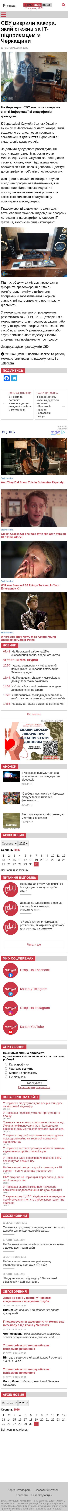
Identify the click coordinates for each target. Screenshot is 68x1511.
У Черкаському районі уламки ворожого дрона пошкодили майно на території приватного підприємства (33, 1138)
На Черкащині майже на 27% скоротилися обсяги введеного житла (35, 653)
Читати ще (34, 944)
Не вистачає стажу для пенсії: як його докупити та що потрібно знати (41, 887)
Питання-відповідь (19, 877)
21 (47, 860)
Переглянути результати (34, 1087)
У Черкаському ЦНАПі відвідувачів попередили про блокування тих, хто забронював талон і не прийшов (34, 1199)
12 (63, 855)
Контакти (22, 1495)
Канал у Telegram (33, 989)
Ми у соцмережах (18, 958)
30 (30, 864)
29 (25, 864)
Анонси (9, 766)
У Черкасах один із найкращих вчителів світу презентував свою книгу (32, 1159)
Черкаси (10, 5)
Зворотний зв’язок (46, 1490)
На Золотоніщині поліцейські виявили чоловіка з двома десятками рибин (33, 1246)
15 (14, 860)
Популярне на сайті (20, 1097)
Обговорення (15, 1291)
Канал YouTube (32, 1027)
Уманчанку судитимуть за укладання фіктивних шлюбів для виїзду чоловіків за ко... (34, 1229)
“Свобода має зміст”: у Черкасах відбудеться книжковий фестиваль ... (43, 797)
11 (58, 855)
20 (41, 860)
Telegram (7, 363)
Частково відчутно (21, 1068)
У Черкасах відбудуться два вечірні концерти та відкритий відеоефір (41, 776)
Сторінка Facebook (35, 970)
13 (3, 860)
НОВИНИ (9, 645)
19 (36, 860)
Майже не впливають (23, 1072)
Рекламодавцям (41, 1495)
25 (3, 864)
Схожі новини (15, 1215)
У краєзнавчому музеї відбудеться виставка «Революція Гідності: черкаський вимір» (48, 406)
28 (19, 864)
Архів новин (13, 835)
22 (52, 860)
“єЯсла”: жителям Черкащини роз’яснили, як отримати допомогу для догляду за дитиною (42, 925)
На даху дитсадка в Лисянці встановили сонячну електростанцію (37, 705)
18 (30, 860)
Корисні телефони (19, 1490)
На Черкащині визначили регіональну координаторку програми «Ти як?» (27, 1263)
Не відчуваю (17, 1077)
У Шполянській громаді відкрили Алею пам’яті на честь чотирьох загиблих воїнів (38, 696)
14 (8, 860)
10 (52, 855)
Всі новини (34, 714)
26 (8, 864)
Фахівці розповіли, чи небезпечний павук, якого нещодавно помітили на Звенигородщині (34, 669)
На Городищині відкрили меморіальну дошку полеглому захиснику (35, 679)
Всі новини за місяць (14, 870)
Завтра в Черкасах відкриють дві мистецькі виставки (43, 816)
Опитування (14, 1046)
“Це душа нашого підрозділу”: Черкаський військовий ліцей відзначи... (30, 1280)
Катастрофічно (19, 1064)
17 (25, 860)
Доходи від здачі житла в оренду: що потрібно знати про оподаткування (41, 906)
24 (63, 860)
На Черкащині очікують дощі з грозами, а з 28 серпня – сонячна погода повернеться (32, 1169)
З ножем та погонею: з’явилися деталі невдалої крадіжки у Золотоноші (20, 403)
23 (58, 860)
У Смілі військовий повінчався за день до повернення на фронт (36, 688)
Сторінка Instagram (35, 1008)
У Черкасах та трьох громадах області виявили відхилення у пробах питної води (33, 1149)
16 (19, 860)
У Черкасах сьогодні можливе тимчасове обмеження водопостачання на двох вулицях (32, 1188)
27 (14, 864)
